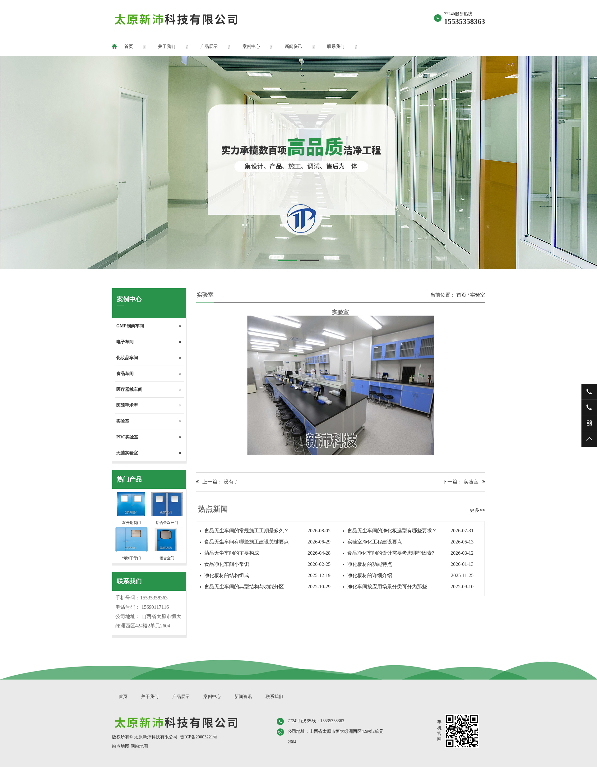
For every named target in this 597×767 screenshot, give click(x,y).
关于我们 (166, 46)
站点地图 (120, 746)
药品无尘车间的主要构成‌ (267, 553)
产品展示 (209, 46)
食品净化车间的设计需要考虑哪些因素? (410, 553)
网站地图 (139, 746)
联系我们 (336, 46)
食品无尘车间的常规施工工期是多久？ (267, 530)
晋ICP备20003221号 (198, 737)
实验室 (122, 421)
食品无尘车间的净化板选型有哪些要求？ (410, 530)
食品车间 (125, 373)
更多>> (477, 510)
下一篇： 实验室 (462, 481)
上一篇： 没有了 (218, 481)
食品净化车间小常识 (267, 564)
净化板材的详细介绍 (410, 575)
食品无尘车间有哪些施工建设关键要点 (267, 541)
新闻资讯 (293, 46)
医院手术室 (127, 405)
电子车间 (125, 342)
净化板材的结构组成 (267, 575)
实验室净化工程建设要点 (410, 541)
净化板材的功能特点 (410, 564)
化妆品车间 (127, 357)
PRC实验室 (127, 437)
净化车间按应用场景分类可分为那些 (410, 586)
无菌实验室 (127, 452)
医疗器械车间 (129, 389)
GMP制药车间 (130, 326)
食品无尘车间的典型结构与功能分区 (267, 586)
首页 (128, 46)
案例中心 (251, 46)
